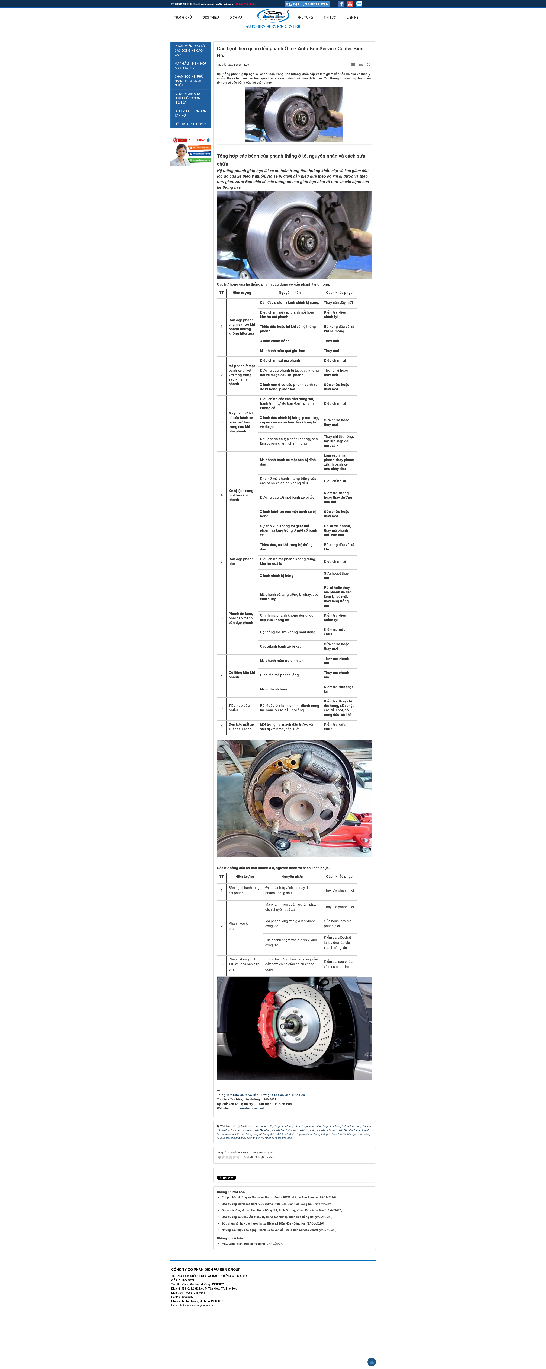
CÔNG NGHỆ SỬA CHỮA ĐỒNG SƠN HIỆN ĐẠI (187, 98)
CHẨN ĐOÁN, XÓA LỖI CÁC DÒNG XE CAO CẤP (190, 50)
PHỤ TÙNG (305, 17)
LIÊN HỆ (352, 17)
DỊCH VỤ (236, 17)
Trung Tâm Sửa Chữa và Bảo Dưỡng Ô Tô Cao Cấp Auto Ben (261, 1095)
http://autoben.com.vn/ (247, 1108)
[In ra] (361, 64)
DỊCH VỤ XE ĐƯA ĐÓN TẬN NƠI (190, 113)
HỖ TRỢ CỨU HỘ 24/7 (190, 124)
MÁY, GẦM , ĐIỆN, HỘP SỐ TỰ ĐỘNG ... (191, 65)
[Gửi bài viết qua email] (353, 64)
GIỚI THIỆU (211, 17)
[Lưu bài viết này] (369, 64)
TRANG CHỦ (183, 17)
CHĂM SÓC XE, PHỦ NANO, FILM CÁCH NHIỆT (189, 80)
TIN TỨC (330, 17)
